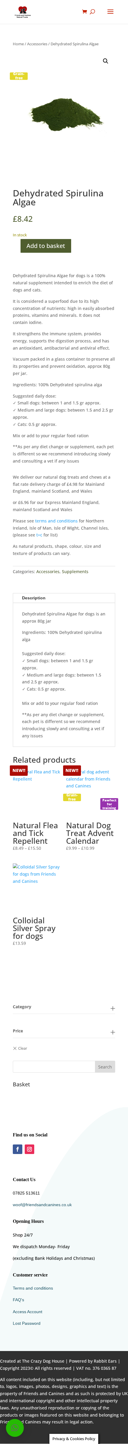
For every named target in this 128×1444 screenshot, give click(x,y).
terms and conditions (56, 521)
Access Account (27, 1311)
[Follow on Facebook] (17, 1149)
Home (18, 43)
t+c (39, 535)
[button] (105, 61)
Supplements (75, 571)
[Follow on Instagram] (29, 1149)
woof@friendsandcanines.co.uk (42, 1204)
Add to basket (45, 246)
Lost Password (26, 1323)
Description (34, 597)
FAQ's (18, 1299)
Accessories (37, 43)
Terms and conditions (33, 1288)
